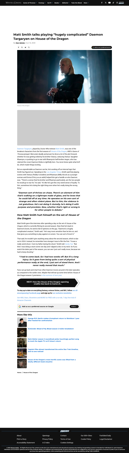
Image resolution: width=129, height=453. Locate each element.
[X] (105, 2)
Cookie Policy (86, 439)
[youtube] (109, 2)
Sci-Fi (49, 3)
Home (19, 372)
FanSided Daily (105, 436)
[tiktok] (113, 2)
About (19, 436)
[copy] (28, 47)
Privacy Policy (47, 439)
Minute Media (15, 447)
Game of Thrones (29, 3)
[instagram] (117, 2)
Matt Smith (60, 149)
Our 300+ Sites (86, 436)
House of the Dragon (30, 372)
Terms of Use (65, 439)
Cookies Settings (66, 443)
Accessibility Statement (26, 443)
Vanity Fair (69, 244)
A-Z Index (46, 443)
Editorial (65, 3)
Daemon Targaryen (24, 149)
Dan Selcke (20, 43)
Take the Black (76, 3)
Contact (63, 436)
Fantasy (41, 3)
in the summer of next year (51, 275)
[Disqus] (68, 400)
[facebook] (101, 2)
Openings (46, 436)
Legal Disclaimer (106, 439)
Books (57, 3)
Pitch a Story (21, 439)
